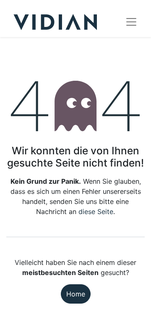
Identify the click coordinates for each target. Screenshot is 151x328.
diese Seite (95, 211)
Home (75, 294)
